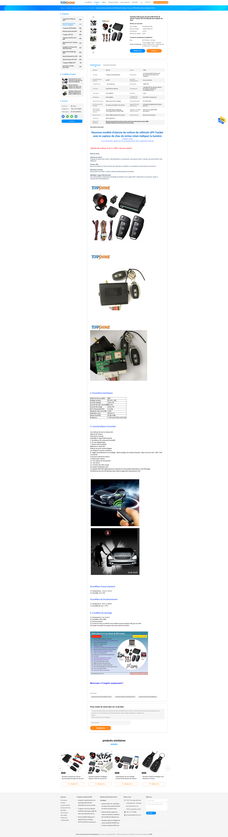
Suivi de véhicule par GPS (72, 56)
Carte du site (64, 812)
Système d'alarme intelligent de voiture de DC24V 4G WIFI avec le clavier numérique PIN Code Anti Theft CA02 (111, 823)
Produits (63, 802)
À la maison (64, 800)
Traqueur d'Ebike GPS (72, 62)
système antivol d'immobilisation (147, 696)
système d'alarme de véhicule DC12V (125, 696)
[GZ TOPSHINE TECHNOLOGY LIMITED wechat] (71, 116)
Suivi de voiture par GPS (72, 59)
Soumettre (100, 728)
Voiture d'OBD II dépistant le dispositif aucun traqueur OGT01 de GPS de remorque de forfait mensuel (87, 819)
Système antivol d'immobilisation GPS (101, 696)
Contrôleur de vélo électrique (72, 66)
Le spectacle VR (65, 805)
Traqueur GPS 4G (72, 34)
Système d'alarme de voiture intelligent (72, 24)
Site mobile (64, 815)
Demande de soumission (161, 2)
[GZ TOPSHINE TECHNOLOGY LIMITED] (67, 3)
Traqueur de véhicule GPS (72, 19)
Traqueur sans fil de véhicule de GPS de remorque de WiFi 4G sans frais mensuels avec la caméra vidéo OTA (87, 811)
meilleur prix (138, 51)
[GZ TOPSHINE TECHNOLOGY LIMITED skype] (76, 116)
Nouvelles (63, 810)
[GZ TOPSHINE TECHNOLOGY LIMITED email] (63, 116)
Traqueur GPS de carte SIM (72, 38)
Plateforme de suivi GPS (72, 31)
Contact (72, 121)
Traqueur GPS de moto (72, 28)
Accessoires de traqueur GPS (72, 43)
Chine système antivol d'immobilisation (87, 834)
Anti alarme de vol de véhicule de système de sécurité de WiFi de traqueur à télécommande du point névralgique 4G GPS (75, 80)
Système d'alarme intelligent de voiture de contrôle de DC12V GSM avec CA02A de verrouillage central (153, 778)
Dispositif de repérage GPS (72, 52)
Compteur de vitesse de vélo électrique (72, 47)
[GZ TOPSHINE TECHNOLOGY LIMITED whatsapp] (67, 116)
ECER (150, 834)
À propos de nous (65, 807)
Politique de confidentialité (65, 819)
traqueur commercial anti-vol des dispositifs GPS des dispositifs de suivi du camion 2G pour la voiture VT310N (86, 803)
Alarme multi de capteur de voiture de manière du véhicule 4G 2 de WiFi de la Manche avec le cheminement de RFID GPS (75, 86)
